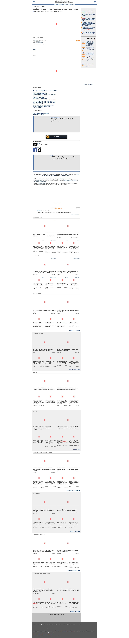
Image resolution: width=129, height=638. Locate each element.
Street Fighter (77, 277)
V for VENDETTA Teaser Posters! (40, 98)
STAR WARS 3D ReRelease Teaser (40, 103)
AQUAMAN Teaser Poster (38, 97)
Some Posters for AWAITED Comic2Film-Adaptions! (44, 94)
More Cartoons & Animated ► (73, 490)
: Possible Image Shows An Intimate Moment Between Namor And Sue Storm (88, 19)
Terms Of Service (49, 624)
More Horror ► (76, 449)
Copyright (67, 624)
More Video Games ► (75, 408)
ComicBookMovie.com (42, 183)
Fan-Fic (38, 6)
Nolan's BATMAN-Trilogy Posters (40, 93)
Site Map (40, 624)
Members (72, 4)
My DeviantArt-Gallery (39, 42)
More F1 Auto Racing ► (75, 531)
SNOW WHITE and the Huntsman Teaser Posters (43, 105)
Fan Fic (77, 40)
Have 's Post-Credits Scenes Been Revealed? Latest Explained (88, 29)
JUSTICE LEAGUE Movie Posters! (40, 96)
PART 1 (34, 49)
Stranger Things (76, 258)
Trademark (71, 624)
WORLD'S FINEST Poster (38, 107)
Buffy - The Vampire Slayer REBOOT (41, 113)
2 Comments (58, 208)
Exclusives (60, 4)
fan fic (43, 6)
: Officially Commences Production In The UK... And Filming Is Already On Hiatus (88, 14)
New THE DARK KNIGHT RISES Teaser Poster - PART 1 (44, 99)
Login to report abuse (75, 214)
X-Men (54, 220)
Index (37, 624)
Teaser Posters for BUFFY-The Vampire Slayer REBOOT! (45, 90)
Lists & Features (66, 4)
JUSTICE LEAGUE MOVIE (38, 114)
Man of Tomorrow (53, 277)
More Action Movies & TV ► (74, 570)
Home (35, 6)
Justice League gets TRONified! (40, 92)
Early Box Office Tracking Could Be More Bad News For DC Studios (88, 33)
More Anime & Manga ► (74, 369)
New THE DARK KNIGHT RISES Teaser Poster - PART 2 (44, 101)
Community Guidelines (67, 178)
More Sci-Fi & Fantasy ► (74, 330)
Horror (43, 277)
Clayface (66, 277)
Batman (78, 240)
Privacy (63, 624)
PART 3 (34, 50)
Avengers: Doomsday (53, 240)
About (44, 624)
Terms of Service (58, 178)
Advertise (79, 624)
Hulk (67, 240)
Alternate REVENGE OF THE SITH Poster (41, 106)
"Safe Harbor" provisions (64, 175)
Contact (74, 624)
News (55, 4)
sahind (35, 40)
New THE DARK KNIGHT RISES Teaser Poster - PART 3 (44, 102)
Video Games (53, 258)
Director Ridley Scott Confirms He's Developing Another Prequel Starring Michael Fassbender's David (88, 24)
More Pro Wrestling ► (75, 611)
